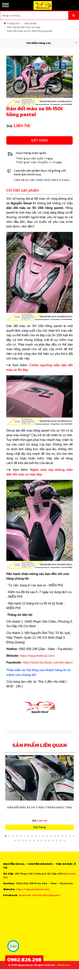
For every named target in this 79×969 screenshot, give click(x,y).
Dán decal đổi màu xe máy (23, 27)
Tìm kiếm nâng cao (38, 43)
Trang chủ (13, 23)
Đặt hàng (39, 140)
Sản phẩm (30, 23)
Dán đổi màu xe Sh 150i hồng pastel (29, 31)
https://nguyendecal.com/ (37, 655)
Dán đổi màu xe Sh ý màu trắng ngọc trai (39, 807)
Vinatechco (64, 965)
